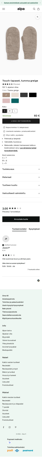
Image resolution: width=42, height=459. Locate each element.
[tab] (19, 229)
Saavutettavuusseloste (11, 315)
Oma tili (5, 296)
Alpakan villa (7, 334)
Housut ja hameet (9, 375)
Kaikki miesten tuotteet (11, 397)
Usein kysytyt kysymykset (12, 305)
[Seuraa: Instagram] (9, 427)
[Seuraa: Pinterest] (15, 427)
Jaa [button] (13, 266)
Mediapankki (7, 350)
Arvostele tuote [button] (21, 219)
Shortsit (5, 410)
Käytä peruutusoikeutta (11, 318)
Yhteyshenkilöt (8, 344)
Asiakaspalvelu (8, 299)
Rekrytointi (6, 309)
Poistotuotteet (7, 385)
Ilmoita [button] (9, 266)
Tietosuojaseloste (9, 312)
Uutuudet (5, 382)
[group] (21, 208)
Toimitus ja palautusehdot (13, 302)
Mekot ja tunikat (8, 372)
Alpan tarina (7, 331)
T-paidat (5, 407)
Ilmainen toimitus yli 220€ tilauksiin (21, 3)
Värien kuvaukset (9, 340)
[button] (21, 84)
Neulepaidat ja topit (10, 369)
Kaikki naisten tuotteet (11, 362)
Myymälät (6, 337)
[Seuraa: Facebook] (3, 427)
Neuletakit (6, 366)
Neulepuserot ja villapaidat (12, 404)
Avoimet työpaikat (9, 347)
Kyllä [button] (4, 266)
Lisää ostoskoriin (21, 121)
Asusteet (5, 379)
